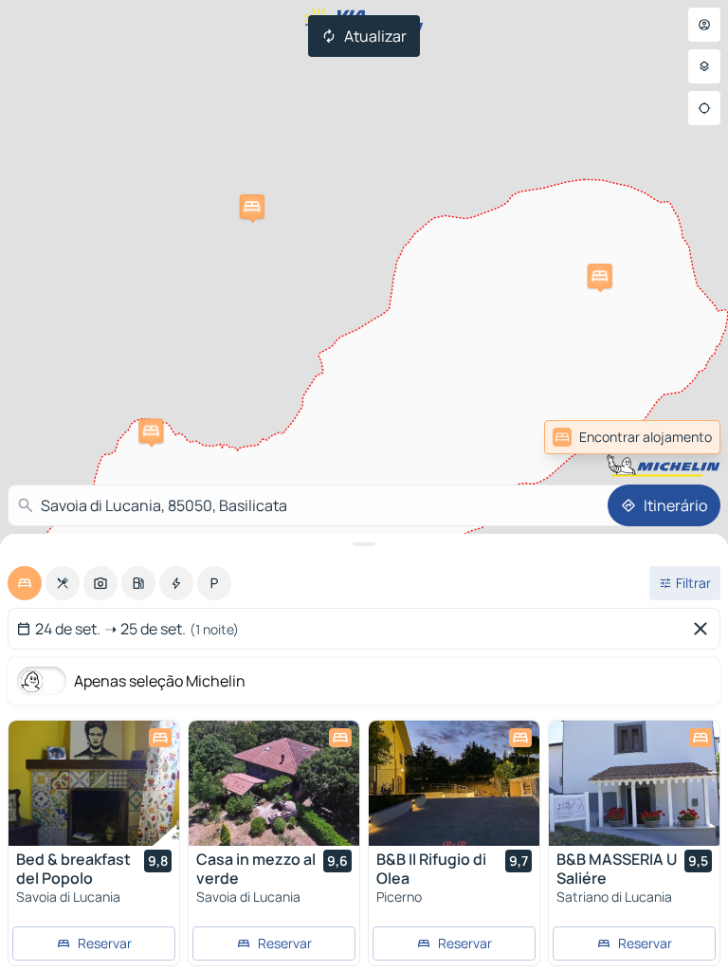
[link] (678, 437)
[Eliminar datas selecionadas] (704, 629)
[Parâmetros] (704, 66)
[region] (94, 783)
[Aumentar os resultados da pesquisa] (364, 544)
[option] (25, 583)
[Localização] (704, 108)
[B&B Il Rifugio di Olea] (454, 783)
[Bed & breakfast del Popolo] (94, 783)
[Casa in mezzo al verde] (274, 783)
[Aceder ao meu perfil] (704, 25)
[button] (150, 430)
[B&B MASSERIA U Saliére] (634, 783)
